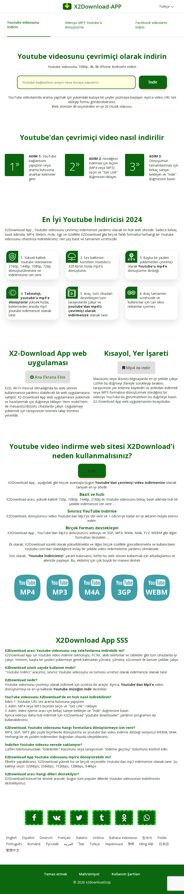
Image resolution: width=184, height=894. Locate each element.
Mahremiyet (89, 874)
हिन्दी (131, 844)
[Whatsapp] (148, 819)
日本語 (164, 844)
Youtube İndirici (18, 672)
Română (33, 844)
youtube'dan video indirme (107, 732)
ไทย (81, 844)
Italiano (81, 837)
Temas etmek (55, 874)
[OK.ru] (126, 819)
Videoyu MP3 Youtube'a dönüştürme (83, 24)
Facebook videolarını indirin (151, 24)
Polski (162, 837)
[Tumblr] (103, 819)
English (11, 837)
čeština (98, 837)
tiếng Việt (146, 844)
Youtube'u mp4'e (152, 266)
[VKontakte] (58, 819)
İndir (92, 471)
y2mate (104, 659)
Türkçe (94, 844)
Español (28, 837)
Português (14, 844)
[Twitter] (81, 819)
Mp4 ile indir (137, 367)
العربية (68, 844)
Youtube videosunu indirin (23, 24)
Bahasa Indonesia (123, 837)
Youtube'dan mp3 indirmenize (130, 761)
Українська (114, 844)
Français (64, 837)
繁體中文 (12, 850)
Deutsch (46, 837)
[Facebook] (36, 819)
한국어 (147, 837)
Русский (52, 844)
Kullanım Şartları (126, 874)
